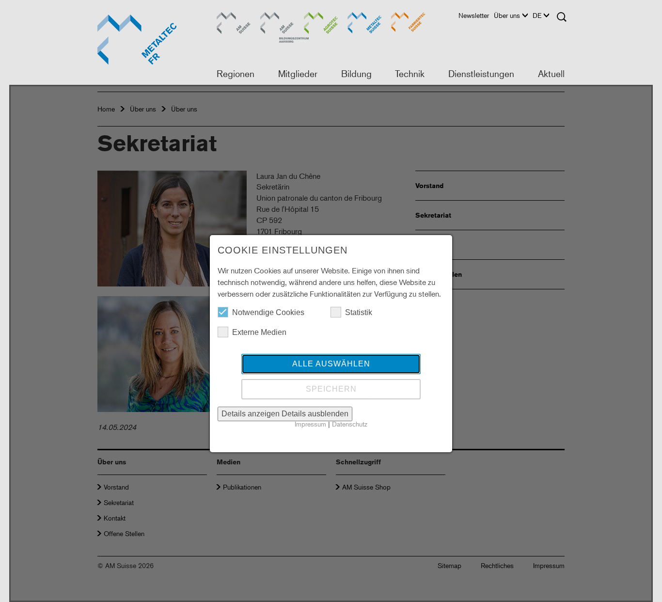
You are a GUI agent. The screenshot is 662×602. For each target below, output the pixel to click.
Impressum (310, 424)
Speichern (331, 389)
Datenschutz (349, 424)
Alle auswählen (331, 364)
